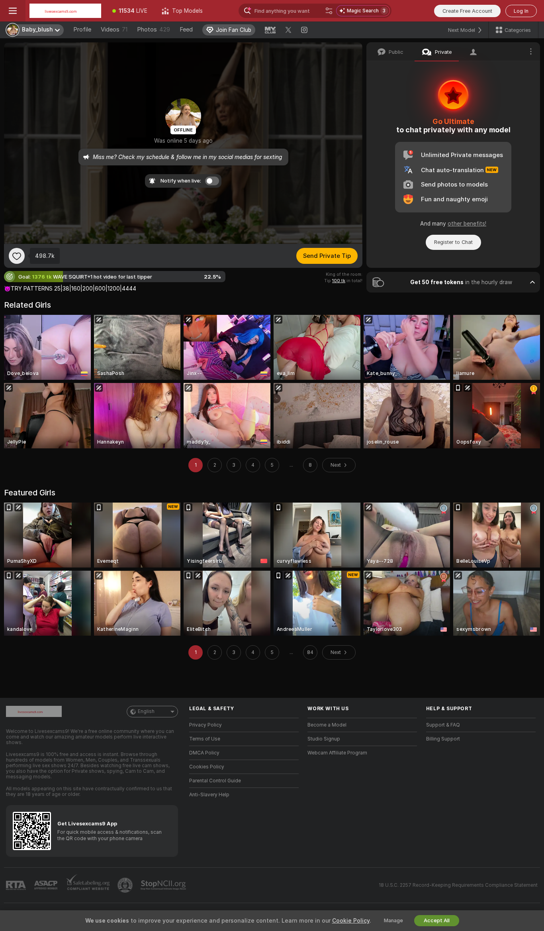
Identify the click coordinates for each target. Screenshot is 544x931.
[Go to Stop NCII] (164, 885)
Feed (186, 29)
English (146, 711)
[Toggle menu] (12, 11)
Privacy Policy (205, 725)
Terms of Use (204, 739)
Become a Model (326, 725)
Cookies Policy (206, 767)
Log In (521, 11)
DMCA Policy (204, 753)
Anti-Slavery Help (209, 794)
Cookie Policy (351, 920)
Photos (153, 29)
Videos (114, 29)
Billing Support (443, 739)
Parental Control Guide (215, 781)
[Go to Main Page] (65, 11)
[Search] (329, 10)
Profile (82, 29)
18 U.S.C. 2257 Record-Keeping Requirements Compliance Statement (458, 885)
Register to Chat (453, 242)
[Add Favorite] (17, 256)
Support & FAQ (443, 725)
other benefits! (467, 223)
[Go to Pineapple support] (125, 885)
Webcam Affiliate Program (337, 753)
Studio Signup (323, 739)
